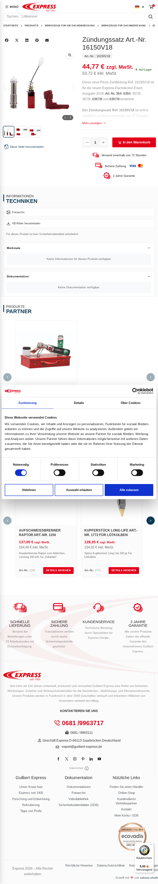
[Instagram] (75, 759)
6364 (127, 93)
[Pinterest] (83, 759)
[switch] (59, 472)
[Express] (39, 6)
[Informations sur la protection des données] (87, 768)
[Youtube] (99, 759)
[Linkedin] (91, 759)
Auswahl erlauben (79, 490)
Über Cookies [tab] (131, 403)
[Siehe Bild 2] (22, 131)
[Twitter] (66, 759)
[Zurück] (7, 377)
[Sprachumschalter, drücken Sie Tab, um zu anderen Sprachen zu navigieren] (139, 6)
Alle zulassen (129, 490)
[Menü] (151, 845)
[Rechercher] (150, 16)
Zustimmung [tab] (27, 403)
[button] (152, 7)
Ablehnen (29, 490)
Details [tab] (79, 403)
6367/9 (114, 99)
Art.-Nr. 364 (113, 93)
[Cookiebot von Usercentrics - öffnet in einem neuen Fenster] (135, 391)
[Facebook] (58, 759)
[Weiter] (150, 377)
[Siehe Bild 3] (35, 131)
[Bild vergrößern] (69, 54)
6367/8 (97, 99)
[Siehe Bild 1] (8, 131)
